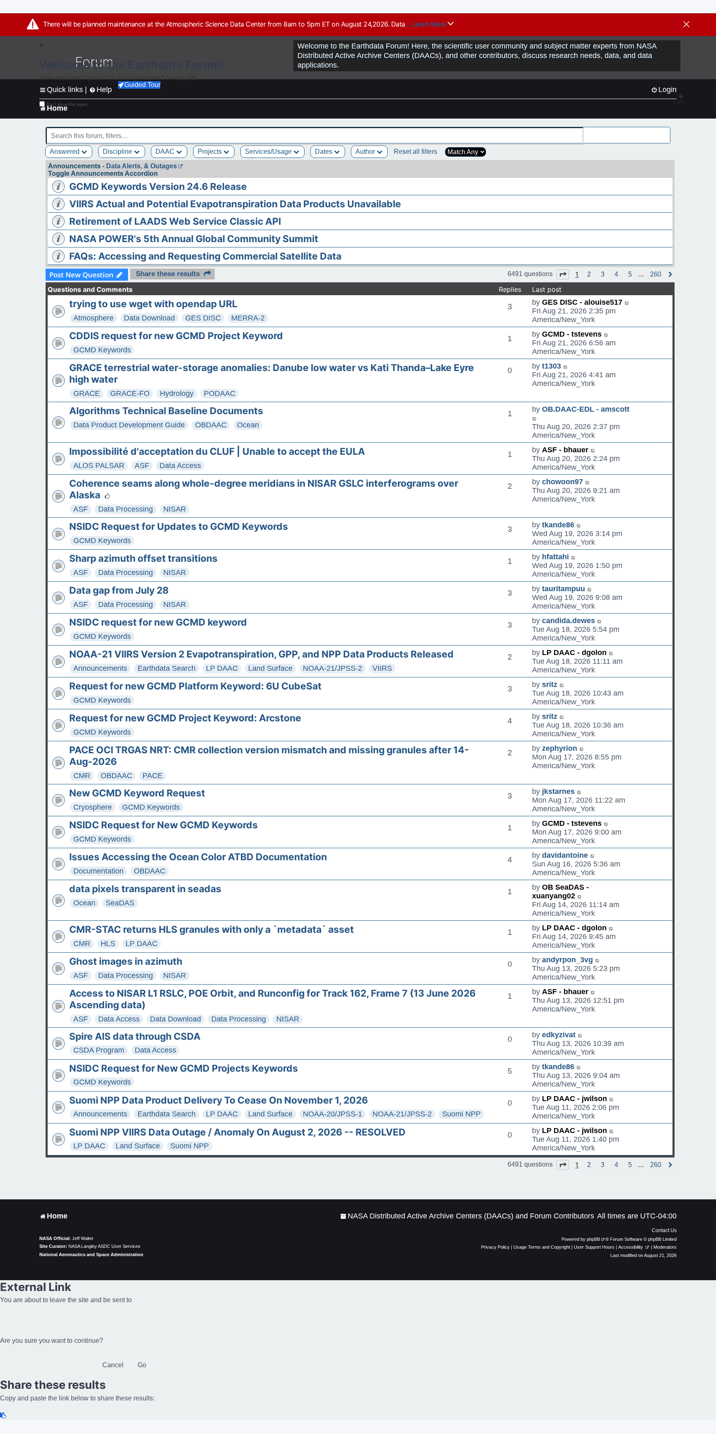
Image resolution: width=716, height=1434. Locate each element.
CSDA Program (98, 1050)
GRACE (86, 393)
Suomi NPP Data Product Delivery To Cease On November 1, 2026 (218, 1100)
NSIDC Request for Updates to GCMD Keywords (178, 526)
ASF (142, 465)
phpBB (593, 1239)
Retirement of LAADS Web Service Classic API (175, 221)
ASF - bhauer (565, 450)
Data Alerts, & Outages (141, 166)
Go (142, 1364)
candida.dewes (568, 620)
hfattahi (555, 557)
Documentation (98, 871)
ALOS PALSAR (98, 465)
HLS (108, 943)
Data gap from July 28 (119, 590)
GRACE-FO (130, 393)
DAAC (165, 151)
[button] (562, 274)
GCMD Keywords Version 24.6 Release (158, 186)
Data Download (149, 318)
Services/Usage (269, 151)
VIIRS (382, 668)
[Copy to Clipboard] (3, 1415)
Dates (324, 151)
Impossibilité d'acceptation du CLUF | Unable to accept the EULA (217, 451)
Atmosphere (93, 318)
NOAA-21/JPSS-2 (332, 668)
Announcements (100, 668)
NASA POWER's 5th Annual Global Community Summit (193, 239)
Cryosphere (92, 807)
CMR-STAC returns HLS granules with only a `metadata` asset (211, 929)
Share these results (168, 274)
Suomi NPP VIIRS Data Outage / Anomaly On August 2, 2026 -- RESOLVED (237, 1132)
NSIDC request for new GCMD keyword (158, 622)
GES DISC (203, 318)
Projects (210, 151)
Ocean (248, 425)
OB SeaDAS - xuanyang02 (560, 891)
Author (366, 151)
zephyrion (559, 748)
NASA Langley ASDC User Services (104, 1246)
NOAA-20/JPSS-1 (332, 1114)
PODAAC (219, 393)
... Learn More (426, 24)
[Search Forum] (664, 131)
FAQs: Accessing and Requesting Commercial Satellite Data (205, 256)
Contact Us (664, 1230)
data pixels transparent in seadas (145, 889)
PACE (152, 776)
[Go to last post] (627, 302)
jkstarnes (558, 791)
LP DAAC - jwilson (574, 1098)
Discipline (118, 151)
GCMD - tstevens (572, 334)
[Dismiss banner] (686, 25)
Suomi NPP (461, 1114)
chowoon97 (562, 482)
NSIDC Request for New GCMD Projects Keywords (183, 1068)
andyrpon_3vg (567, 960)
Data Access (180, 465)
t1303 (551, 366)
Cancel (112, 1364)
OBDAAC (211, 425)
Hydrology (177, 393)
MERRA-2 (248, 318)
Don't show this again (66, 104)
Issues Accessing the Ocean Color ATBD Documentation (198, 857)
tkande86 (558, 525)
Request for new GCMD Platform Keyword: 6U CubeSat (195, 686)
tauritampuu (563, 589)
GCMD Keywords (102, 350)
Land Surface (270, 668)
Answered (65, 151)
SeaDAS (120, 903)
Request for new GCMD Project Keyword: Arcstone (185, 718)
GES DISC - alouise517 (582, 302)
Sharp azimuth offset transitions (143, 558)
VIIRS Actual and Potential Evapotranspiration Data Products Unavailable (235, 204)
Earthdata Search (167, 668)
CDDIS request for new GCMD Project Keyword (176, 336)
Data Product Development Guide (129, 425)
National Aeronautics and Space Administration (91, 1254)
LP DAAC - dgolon (574, 652)
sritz (549, 684)
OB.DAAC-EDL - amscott (585, 409)
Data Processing (125, 509)
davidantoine (565, 855)
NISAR (174, 509)
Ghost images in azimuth (125, 961)
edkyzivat (559, 1035)
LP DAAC (222, 668)
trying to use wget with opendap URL (153, 304)
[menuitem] (467, 1216)
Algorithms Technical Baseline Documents (166, 411)
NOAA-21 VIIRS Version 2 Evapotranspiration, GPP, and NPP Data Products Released (261, 654)
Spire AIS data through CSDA (135, 1036)
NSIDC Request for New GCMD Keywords (163, 825)
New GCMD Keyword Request (137, 793)
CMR (81, 776)
